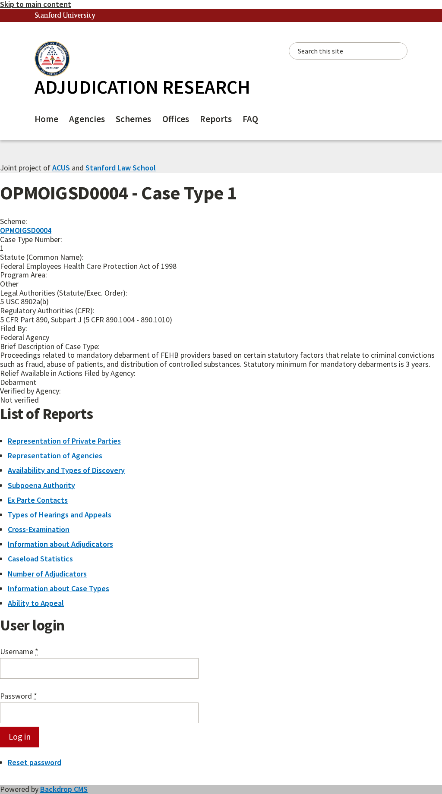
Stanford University (65, 16)
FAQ (250, 119)
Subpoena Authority (41, 485)
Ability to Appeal (36, 603)
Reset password (34, 762)
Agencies (87, 119)
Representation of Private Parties (64, 441)
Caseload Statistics (40, 559)
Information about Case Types (58, 588)
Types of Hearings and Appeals (59, 515)
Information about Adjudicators (60, 544)
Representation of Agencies (55, 455)
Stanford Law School (120, 168)
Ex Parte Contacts (38, 500)
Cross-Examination (38, 529)
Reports (216, 119)
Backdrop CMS (64, 789)
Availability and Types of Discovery (66, 470)
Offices (175, 119)
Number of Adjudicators (47, 574)
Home (46, 119)
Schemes (133, 119)
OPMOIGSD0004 (25, 230)
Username (19, 651)
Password (18, 696)
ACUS (61, 168)
